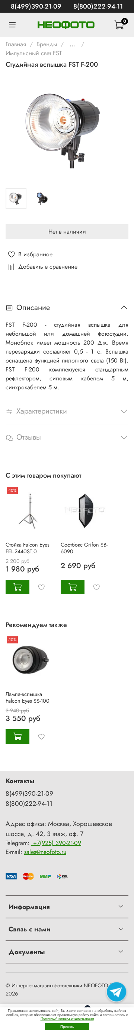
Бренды (46, 44)
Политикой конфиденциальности (67, 1018)
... (72, 44)
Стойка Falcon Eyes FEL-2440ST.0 (28, 548)
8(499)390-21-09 (36, 6)
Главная (16, 44)
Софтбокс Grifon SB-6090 (84, 548)
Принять (67, 1026)
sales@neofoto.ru (45, 852)
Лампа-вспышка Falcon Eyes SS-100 (28, 697)
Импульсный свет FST (34, 53)
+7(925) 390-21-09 (56, 843)
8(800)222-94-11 (98, 6)
